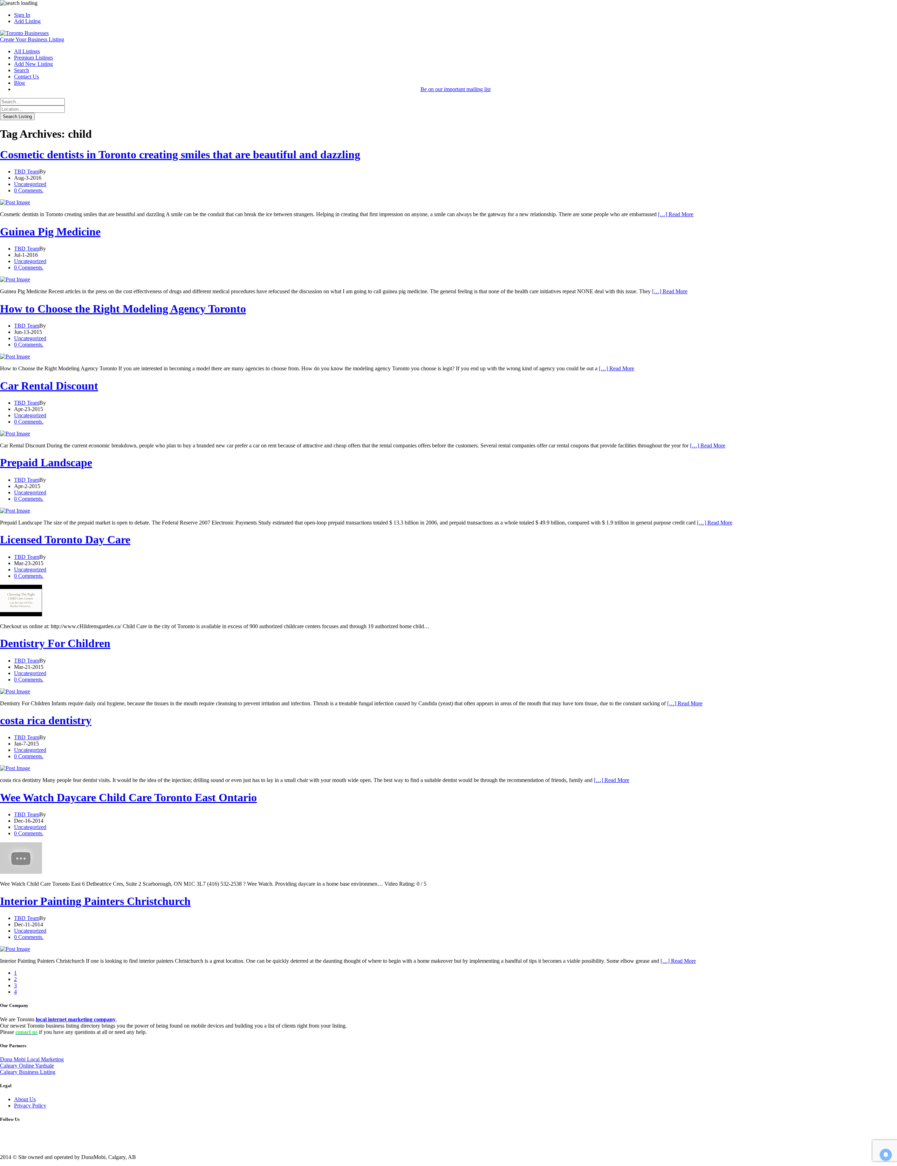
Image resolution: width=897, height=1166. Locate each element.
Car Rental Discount (49, 385)
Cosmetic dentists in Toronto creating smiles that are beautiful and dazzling (180, 154)
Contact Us (26, 77)
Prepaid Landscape (46, 462)
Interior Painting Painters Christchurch (95, 901)
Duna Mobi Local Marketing (32, 1059)
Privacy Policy (30, 1106)
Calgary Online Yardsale (27, 1066)
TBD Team (26, 171)
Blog (19, 83)
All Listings (27, 51)
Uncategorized (30, 184)
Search (21, 70)
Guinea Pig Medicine (50, 231)
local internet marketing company (76, 1019)
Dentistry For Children (55, 643)
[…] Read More (675, 214)
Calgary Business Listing (27, 1072)
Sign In (22, 15)
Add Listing (27, 21)
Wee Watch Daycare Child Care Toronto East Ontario (128, 797)
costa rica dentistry (45, 720)
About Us (25, 1099)
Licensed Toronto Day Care (65, 539)
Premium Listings (33, 58)
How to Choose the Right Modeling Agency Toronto (123, 308)
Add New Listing (33, 64)
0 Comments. (28, 190)
